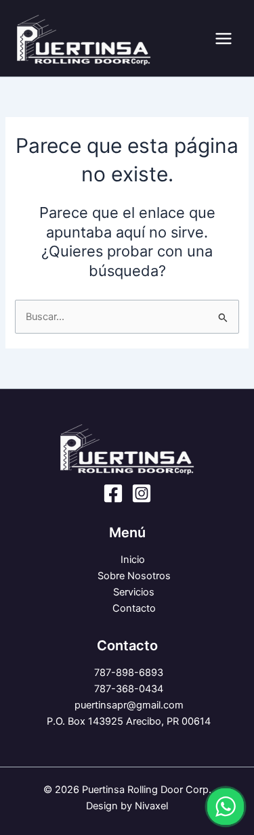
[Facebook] (113, 493)
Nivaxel (151, 806)
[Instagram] (141, 493)
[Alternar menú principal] (223, 38)
